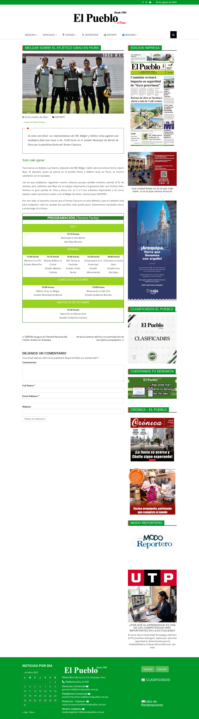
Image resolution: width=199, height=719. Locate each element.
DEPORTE (60, 117)
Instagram (146, 2)
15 (50, 691)
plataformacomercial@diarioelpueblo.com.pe (85, 696)
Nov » (32, 712)
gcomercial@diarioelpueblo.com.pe (80, 689)
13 (40, 691)
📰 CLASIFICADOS (155, 680)
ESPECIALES (49, 34)
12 (35, 691)
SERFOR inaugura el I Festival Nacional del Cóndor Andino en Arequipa (44, 338)
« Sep (25, 712)
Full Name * (28, 385)
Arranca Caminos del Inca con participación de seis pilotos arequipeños (100, 338)
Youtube (150, 2)
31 (25, 705)
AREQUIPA (30, 34)
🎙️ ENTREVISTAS (90, 34)
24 (25, 700)
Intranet (147, 669)
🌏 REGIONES (129, 34)
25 (30, 700)
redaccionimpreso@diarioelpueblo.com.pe (84, 704)
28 (45, 700)
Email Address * (30, 396)
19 (35, 695)
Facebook (142, 2)
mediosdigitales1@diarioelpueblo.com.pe (83, 712)
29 (50, 700)
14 (45, 691)
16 (55, 691)
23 (55, 695)
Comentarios (29, 362)
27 (40, 700)
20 (40, 695)
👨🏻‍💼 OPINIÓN (68, 34)
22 (50, 695)
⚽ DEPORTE (110, 34)
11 (30, 691)
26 (35, 700)
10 (25, 691)
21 (45, 695)
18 (30, 695)
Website (26, 406)
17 (25, 695)
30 (55, 700)
